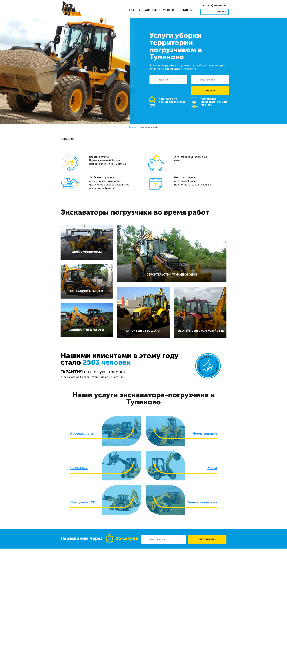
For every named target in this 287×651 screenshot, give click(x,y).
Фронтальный (205, 433)
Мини (212, 467)
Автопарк (152, 10)
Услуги (168, 10)
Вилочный (79, 467)
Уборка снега (81, 433)
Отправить (210, 90)
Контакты (185, 10)
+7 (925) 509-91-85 (214, 5)
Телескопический (202, 502)
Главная (135, 10)
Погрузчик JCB (82, 502)
